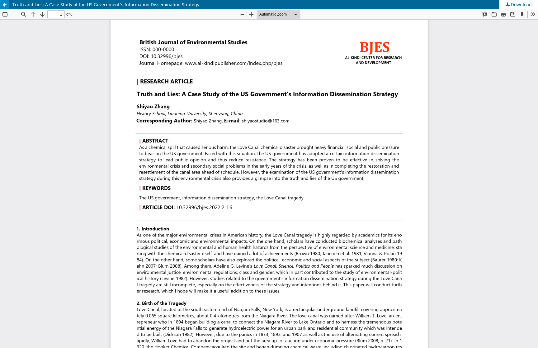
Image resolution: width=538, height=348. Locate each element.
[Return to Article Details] (4, 4)
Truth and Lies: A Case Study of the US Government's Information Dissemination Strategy (105, 4)
